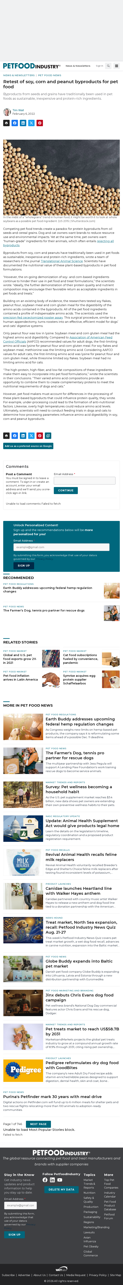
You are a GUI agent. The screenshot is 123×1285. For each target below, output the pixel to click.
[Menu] (116, 66)
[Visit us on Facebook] (45, 1180)
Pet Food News (49, 75)
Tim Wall (18, 110)
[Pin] (40, 123)
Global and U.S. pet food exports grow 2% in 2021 (19, 659)
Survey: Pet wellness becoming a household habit (79, 789)
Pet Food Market (15, 651)
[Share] (15, 123)
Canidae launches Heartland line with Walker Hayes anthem (79, 891)
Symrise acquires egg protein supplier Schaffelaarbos (79, 679)
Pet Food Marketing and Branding (70, 990)
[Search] (108, 66)
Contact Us (56, 1275)
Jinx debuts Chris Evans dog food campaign (80, 997)
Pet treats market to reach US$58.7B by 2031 (82, 1031)
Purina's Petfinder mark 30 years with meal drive (52, 1096)
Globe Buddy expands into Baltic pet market (79, 963)
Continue (65, 490)
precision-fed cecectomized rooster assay (33, 317)
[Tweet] (31, 123)
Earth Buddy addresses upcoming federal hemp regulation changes (47, 589)
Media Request (76, 1275)
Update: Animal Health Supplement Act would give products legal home (82, 823)
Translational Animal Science (62, 261)
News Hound (54, 917)
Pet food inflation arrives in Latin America (20, 677)
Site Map (115, 1275)
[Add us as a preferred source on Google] (48, 435)
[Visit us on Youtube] (59, 1180)
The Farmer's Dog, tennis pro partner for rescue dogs (44, 610)
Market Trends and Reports (65, 782)
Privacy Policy (98, 1275)
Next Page (38, 1124)
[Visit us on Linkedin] (52, 1180)
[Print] (6, 123)
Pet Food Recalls (58, 850)
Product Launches (58, 884)
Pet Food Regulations (18, 584)
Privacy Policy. (44, 558)
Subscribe (8, 1275)
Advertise (24, 1275)
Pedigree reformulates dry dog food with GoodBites (82, 1065)
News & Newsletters (19, 75)
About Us (39, 1275)
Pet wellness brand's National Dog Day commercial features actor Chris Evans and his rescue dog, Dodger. (81, 1009)
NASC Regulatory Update (63, 816)
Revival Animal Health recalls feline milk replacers (81, 857)
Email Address (64, 474)
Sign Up (24, 565)
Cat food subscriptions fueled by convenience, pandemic (80, 659)
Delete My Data (61, 1189)
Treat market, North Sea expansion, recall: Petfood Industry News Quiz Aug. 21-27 (81, 927)
